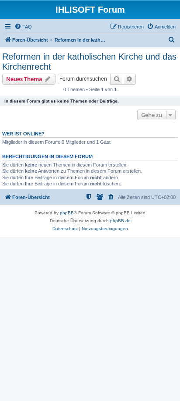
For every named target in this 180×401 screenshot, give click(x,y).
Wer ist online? (23, 133)
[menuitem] (23, 26)
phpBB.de (120, 220)
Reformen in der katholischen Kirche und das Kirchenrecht (89, 61)
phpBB (67, 212)
